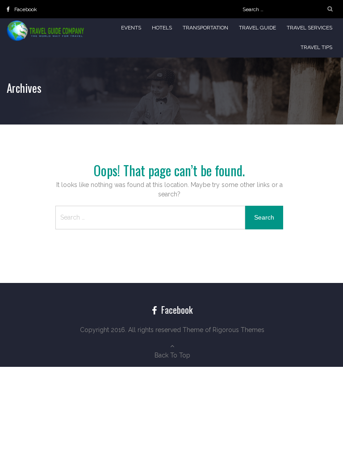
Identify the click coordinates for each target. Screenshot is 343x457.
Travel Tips (316, 47)
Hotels (162, 28)
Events (131, 28)
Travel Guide (257, 28)
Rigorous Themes (238, 329)
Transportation (205, 28)
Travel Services (309, 28)
